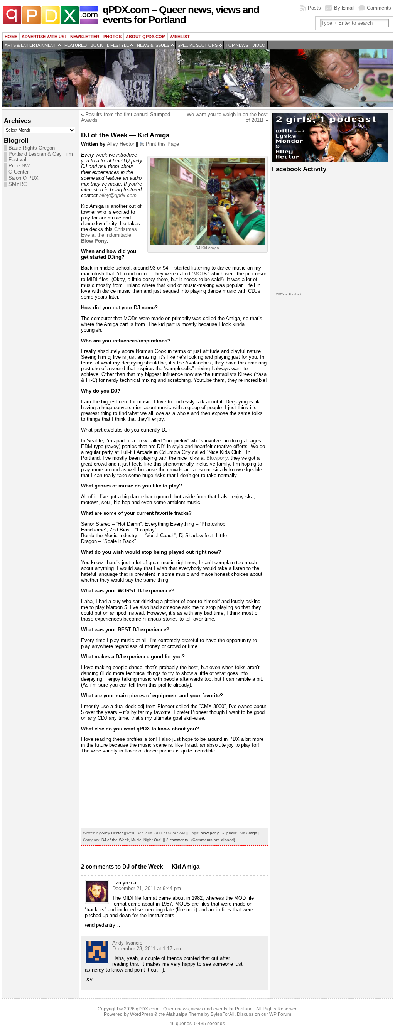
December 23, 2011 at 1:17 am (146, 948)
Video (258, 45)
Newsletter (84, 36)
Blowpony (217, 458)
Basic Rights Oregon (31, 148)
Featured (75, 45)
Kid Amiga (248, 833)
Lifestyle (118, 45)
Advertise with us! (44, 36)
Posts (314, 8)
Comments (379, 8)
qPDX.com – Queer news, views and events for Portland (181, 14)
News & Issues (153, 45)
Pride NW (19, 166)
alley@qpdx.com (118, 195)
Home (11, 36)
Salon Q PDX (23, 178)
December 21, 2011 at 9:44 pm (146, 888)
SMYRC (17, 184)
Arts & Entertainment (30, 45)
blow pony (209, 833)
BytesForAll (223, 1014)
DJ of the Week (115, 840)
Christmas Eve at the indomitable (109, 235)
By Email (344, 8)
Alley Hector (120, 144)
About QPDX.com (145, 36)
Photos (112, 36)
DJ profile (229, 833)
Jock (97, 45)
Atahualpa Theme (184, 1014)
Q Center (18, 172)
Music (136, 840)
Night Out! (152, 840)
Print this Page (162, 144)
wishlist (180, 36)
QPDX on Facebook (289, 294)
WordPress (141, 1014)
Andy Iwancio (127, 943)
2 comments (177, 840)
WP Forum (280, 1014)
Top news (237, 45)
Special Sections (197, 45)
